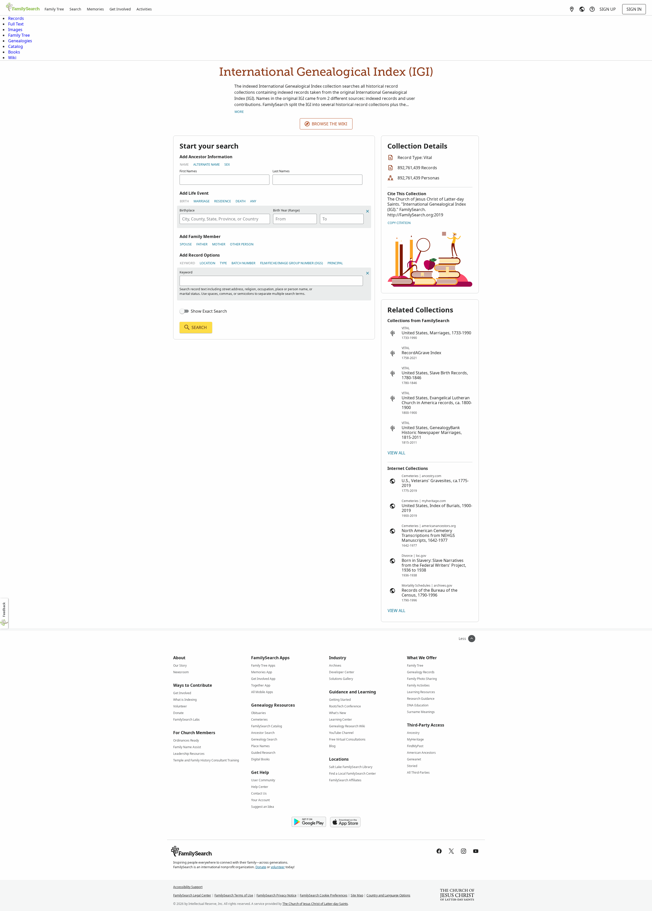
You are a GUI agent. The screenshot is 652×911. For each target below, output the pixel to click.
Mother (218, 244)
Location (207, 263)
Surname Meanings (421, 712)
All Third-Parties (418, 772)
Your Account (260, 800)
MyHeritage (415, 739)
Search (75, 9)
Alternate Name (206, 164)
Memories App (261, 672)
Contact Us (259, 793)
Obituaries (258, 713)
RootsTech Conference (345, 706)
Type (223, 263)
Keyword (187, 263)
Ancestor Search (263, 733)
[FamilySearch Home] (23, 7)
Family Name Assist (187, 747)
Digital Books (260, 759)
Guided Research (263, 752)
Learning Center (340, 719)
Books (14, 52)
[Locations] (572, 9)
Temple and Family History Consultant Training (206, 760)
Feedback (4, 609)
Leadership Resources (189, 753)
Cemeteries (259, 719)
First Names (188, 171)
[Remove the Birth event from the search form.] (367, 211)
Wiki (12, 57)
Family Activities (418, 685)
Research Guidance (420, 698)
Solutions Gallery (341, 679)
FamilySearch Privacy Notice (276, 895)
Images (15, 29)
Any (253, 201)
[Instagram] (463, 851)
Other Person (241, 244)
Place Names (260, 746)
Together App (260, 685)
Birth (184, 201)
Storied (412, 766)
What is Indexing (185, 699)
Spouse (186, 244)
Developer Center (341, 672)
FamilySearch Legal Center (192, 895)
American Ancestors (421, 752)
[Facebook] (439, 851)
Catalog (15, 46)
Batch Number (243, 263)
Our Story (180, 665)
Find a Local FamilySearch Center (352, 773)
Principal (335, 263)
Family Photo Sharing (422, 679)
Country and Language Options (388, 895)
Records (16, 18)
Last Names (281, 171)
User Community (263, 780)
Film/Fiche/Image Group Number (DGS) (291, 263)
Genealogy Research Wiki (347, 726)
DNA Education (417, 705)
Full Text (16, 24)
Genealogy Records (420, 672)
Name (184, 164)
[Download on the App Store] (345, 822)
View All (396, 453)
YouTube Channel (341, 733)
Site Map (357, 895)
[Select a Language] (582, 9)
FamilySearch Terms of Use (233, 895)
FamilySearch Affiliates (345, 780)
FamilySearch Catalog (266, 726)
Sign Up (608, 9)
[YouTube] (476, 851)
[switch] (184, 311)
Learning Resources (421, 692)
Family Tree (54, 9)
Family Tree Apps (263, 665)
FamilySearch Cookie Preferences (323, 895)
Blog (332, 746)
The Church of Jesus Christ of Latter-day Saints (315, 904)
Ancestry (413, 733)
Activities (144, 9)
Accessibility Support (187, 887)
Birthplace (187, 210)
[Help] (592, 9)
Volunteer (180, 706)
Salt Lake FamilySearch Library (350, 767)
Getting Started (340, 699)
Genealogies (20, 41)
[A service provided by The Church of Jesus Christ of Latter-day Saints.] (457, 895)
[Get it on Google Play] (309, 822)
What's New (337, 713)
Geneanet (414, 759)
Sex (227, 164)
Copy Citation (399, 223)
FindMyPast (415, 746)
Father (202, 244)
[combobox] (224, 218)
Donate (178, 713)
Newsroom (181, 672)
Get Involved (120, 9)
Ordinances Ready (186, 740)
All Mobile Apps (262, 692)
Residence (222, 201)
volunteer (278, 867)
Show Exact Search (209, 311)
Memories (95, 9)
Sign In (634, 9)
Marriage (202, 201)
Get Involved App (263, 679)
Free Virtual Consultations (347, 739)
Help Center (259, 787)
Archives (335, 665)
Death (241, 201)
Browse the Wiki (329, 124)
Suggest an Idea (262, 806)
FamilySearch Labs (186, 719)
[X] (451, 851)
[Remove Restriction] (367, 273)
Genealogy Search (264, 739)
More (239, 112)
